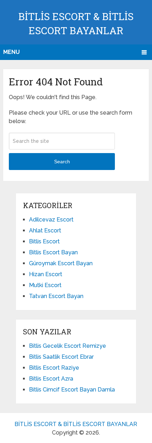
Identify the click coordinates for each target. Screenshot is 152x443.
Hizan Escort (45, 274)
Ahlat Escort (45, 230)
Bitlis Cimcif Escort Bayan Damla (72, 389)
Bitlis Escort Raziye (54, 367)
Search (62, 161)
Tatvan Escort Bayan (56, 296)
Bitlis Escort (44, 241)
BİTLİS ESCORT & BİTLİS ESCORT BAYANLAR (75, 424)
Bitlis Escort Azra (51, 378)
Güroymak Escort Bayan (61, 263)
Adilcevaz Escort (51, 219)
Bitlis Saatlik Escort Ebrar (61, 356)
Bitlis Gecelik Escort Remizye (67, 345)
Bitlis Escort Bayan (53, 252)
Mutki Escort (45, 285)
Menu (11, 52)
